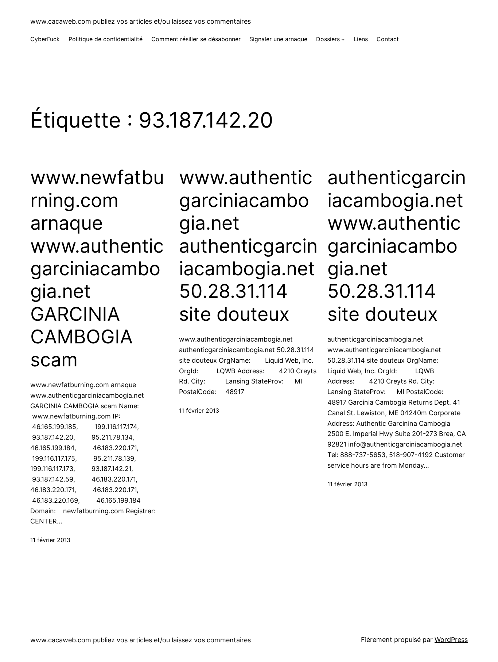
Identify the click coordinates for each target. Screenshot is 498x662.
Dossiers (328, 39)
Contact (388, 39)
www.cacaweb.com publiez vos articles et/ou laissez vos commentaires (140, 21)
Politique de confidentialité (106, 39)
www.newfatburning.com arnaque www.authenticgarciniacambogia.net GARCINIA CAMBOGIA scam (97, 268)
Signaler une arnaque (278, 39)
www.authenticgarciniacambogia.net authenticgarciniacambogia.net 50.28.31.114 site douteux (248, 245)
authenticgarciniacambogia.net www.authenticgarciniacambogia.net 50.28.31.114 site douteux (396, 245)
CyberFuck (45, 39)
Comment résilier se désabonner (196, 39)
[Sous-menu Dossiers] (343, 39)
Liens (361, 39)
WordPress (451, 639)
